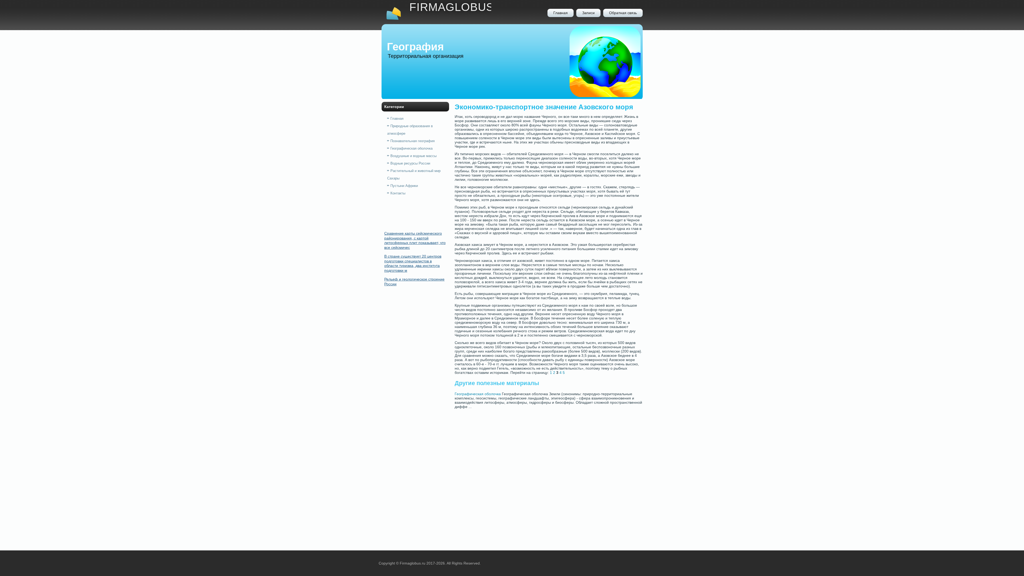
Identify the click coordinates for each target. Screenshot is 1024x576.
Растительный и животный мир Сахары (414, 174)
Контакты (397, 193)
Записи (588, 13)
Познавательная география (412, 141)
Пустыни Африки (404, 186)
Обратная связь (623, 13)
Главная (560, 13)
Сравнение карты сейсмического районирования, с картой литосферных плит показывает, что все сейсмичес (415, 240)
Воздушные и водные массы (413, 156)
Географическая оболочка (411, 148)
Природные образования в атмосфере (410, 129)
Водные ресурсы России (410, 163)
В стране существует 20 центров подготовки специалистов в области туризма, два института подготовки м (412, 263)
